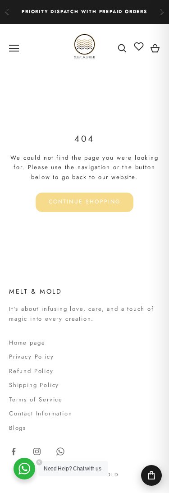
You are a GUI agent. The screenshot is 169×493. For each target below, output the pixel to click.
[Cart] (151, 475)
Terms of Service (36, 399)
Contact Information (41, 413)
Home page (27, 342)
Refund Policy (31, 371)
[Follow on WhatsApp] (60, 451)
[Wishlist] (139, 46)
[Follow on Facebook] (13, 451)
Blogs (17, 428)
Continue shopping (85, 202)
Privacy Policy (31, 356)
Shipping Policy (34, 385)
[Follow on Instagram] (36, 451)
